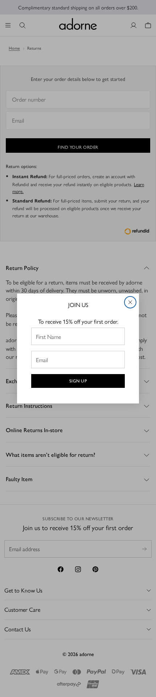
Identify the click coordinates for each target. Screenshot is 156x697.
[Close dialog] (130, 302)
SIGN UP (78, 381)
